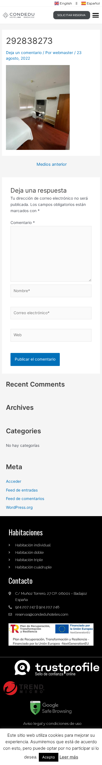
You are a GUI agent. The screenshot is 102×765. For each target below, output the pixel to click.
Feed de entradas (22, 490)
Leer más (69, 757)
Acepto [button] (48, 757)
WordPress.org (19, 507)
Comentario (22, 222)
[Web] (51, 336)
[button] (95, 15)
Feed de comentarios (25, 498)
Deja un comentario (24, 52)
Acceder (13, 481)
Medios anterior (52, 164)
